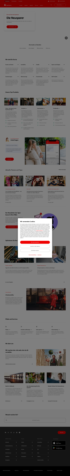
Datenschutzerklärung (39, 230)
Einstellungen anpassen (35, 250)
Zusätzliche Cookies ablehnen (35, 246)
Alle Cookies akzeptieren (35, 242)
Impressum (39, 254)
